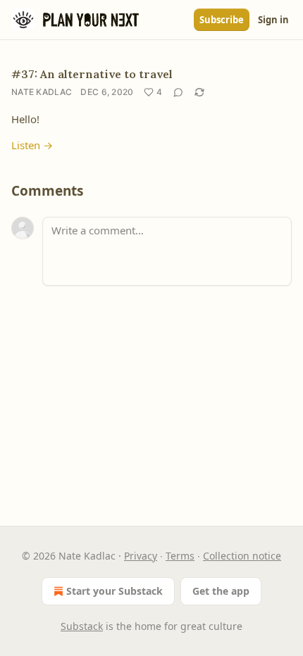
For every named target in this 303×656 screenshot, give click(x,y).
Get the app (220, 591)
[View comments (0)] (178, 92)
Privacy (140, 555)
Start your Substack (114, 591)
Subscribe (221, 19)
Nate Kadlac (41, 92)
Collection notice (242, 555)
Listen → (32, 145)
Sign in (273, 19)
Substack (82, 626)
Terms (180, 555)
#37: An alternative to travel (92, 74)
